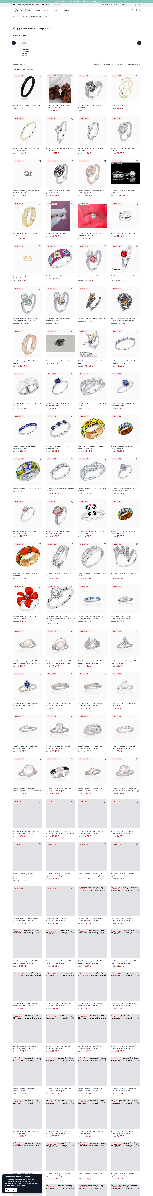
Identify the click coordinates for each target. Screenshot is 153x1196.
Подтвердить (11, 1190)
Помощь (114, 5)
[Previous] (14, 43)
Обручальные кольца (39, 16)
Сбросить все (28, 69)
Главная (36, 10)
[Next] (139, 43)
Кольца (25, 16)
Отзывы (66, 10)
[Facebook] (135, 5)
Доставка (104, 5)
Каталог (46, 10)
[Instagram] (138, 5)
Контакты (124, 5)
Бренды (56, 10)
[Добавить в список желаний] (39, 76)
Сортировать (18, 65)
